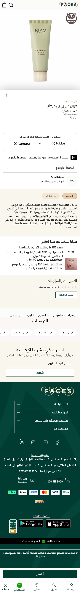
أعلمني (40, 574)
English (26, 541)
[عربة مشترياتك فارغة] (4, 4)
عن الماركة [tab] (51, 195)
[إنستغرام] (33, 442)
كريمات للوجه (44, 332)
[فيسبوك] (57, 442)
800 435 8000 (55, 481)
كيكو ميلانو (70, 101)
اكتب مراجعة (66, 294)
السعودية (35, 541)
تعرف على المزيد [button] (17, 157)
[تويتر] (22, 441)
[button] (39, 541)
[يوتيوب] (45, 442)
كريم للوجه (67, 332)
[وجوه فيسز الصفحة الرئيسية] (68, 4)
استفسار (22, 481)
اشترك (40, 372)
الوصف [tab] (69, 195)
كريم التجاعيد (21, 332)
